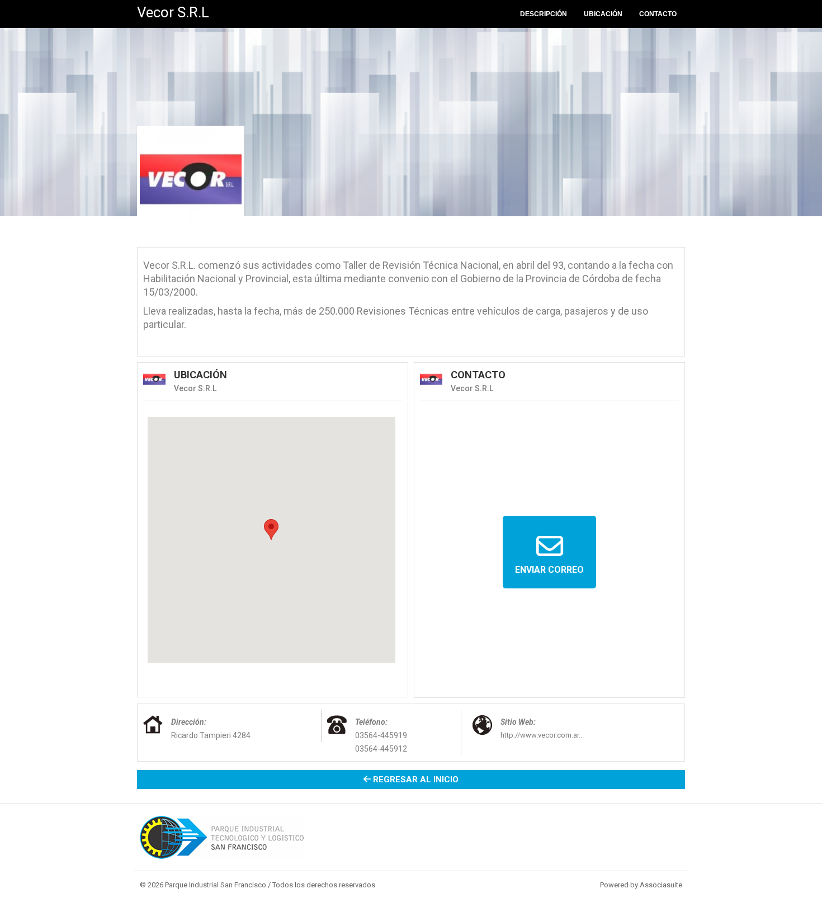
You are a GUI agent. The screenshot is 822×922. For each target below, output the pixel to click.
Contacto (658, 14)
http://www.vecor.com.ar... (542, 735)
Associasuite (661, 885)
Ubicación (603, 14)
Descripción (543, 14)
